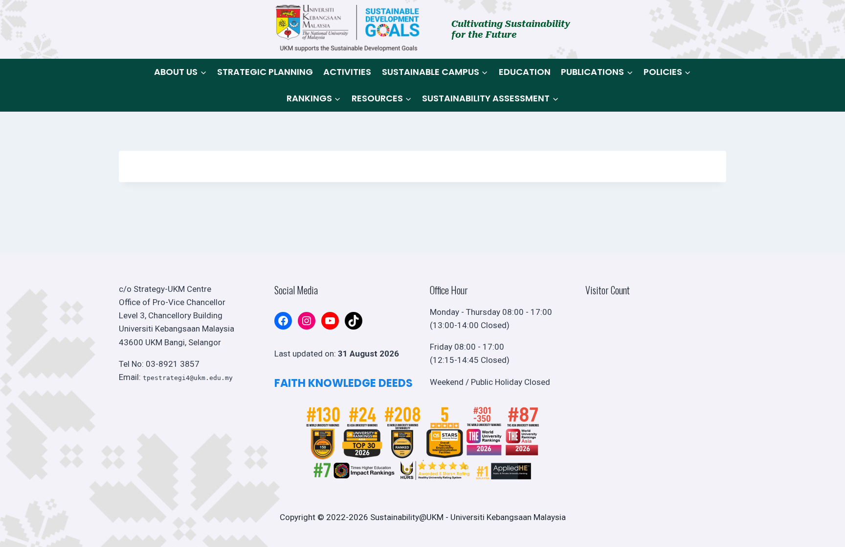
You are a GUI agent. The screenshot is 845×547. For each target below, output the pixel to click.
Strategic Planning (265, 72)
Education (525, 72)
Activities (347, 72)
